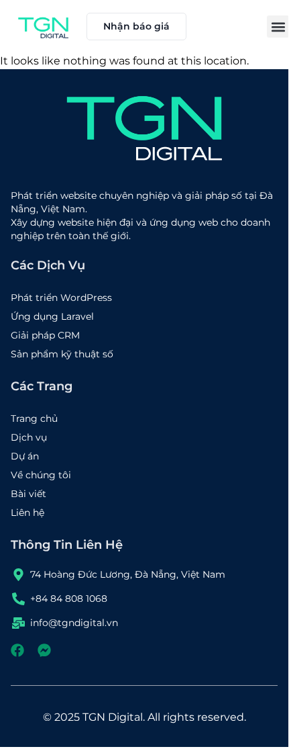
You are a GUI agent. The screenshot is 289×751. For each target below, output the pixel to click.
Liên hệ (27, 512)
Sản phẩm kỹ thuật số (62, 354)
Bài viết (28, 494)
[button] (278, 26)
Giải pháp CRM (45, 335)
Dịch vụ (29, 437)
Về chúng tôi (41, 475)
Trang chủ (34, 418)
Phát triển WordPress (61, 298)
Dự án (25, 456)
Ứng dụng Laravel (52, 316)
